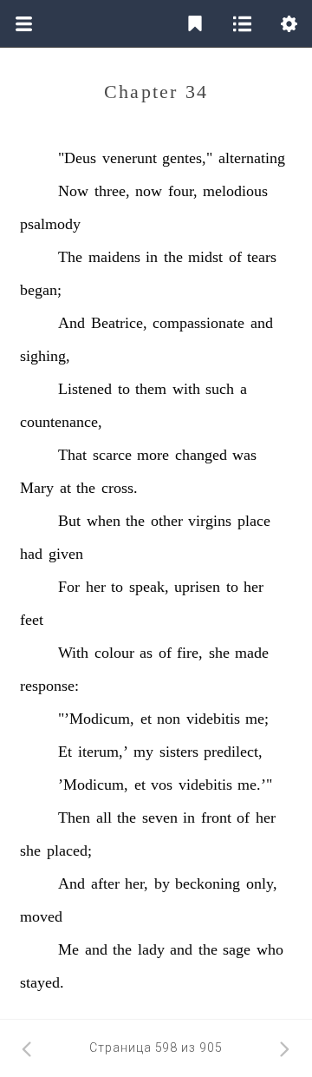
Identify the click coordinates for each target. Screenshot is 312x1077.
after (105, 883)
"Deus (77, 158)
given (66, 553)
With (73, 652)
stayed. (42, 982)
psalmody (50, 224)
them (150, 388)
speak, (149, 586)
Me (68, 949)
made (252, 652)
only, (261, 883)
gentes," (187, 158)
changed (201, 454)
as (146, 652)
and (261, 323)
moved (41, 916)
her (96, 586)
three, (112, 191)
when (103, 520)
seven (160, 817)
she (219, 652)
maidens (114, 257)
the (173, 257)
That (72, 454)
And (71, 323)
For (69, 586)
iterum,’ (103, 751)
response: (49, 685)
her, (136, 883)
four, (183, 191)
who (270, 949)
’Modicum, (93, 784)
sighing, (45, 355)
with (186, 388)
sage (236, 949)
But (69, 520)
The (70, 257)
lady (151, 949)
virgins (209, 520)
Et (65, 751)
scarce (112, 454)
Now (73, 191)
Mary (37, 487)
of (235, 257)
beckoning (207, 883)
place (253, 520)
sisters (178, 751)
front (216, 817)
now (148, 191)
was (244, 454)
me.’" (254, 784)
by (162, 883)
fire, (190, 652)
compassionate (198, 323)
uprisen (197, 586)
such (219, 388)
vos (161, 784)
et (146, 718)
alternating (251, 158)
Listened (85, 388)
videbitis (213, 718)
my (143, 751)
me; (257, 718)
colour (114, 652)
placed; (69, 850)
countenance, (61, 421)
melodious (235, 191)
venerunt (129, 158)
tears (261, 257)
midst (205, 257)
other (167, 520)
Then (74, 817)
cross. (119, 487)
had (31, 553)
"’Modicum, (96, 718)
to (124, 388)
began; (41, 290)
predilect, (233, 751)
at (65, 487)
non (168, 718)
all (104, 817)
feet (31, 619)
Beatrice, (119, 323)
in (152, 257)
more (153, 454)
